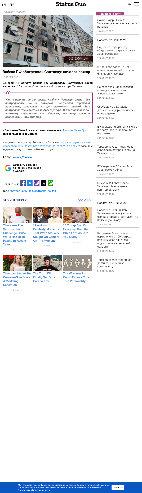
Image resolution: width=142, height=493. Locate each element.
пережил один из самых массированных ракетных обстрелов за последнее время (48, 144)
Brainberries (17, 249)
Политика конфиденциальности (34, 490)
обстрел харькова (21, 191)
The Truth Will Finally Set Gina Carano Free (44, 277)
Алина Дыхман (22, 157)
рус (12, 4)
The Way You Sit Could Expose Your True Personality (76, 277)
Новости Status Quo (74, 130)
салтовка (40, 191)
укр (4, 4)
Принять (118, 487)
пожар (52, 191)
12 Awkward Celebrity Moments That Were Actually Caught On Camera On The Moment (46, 233)
